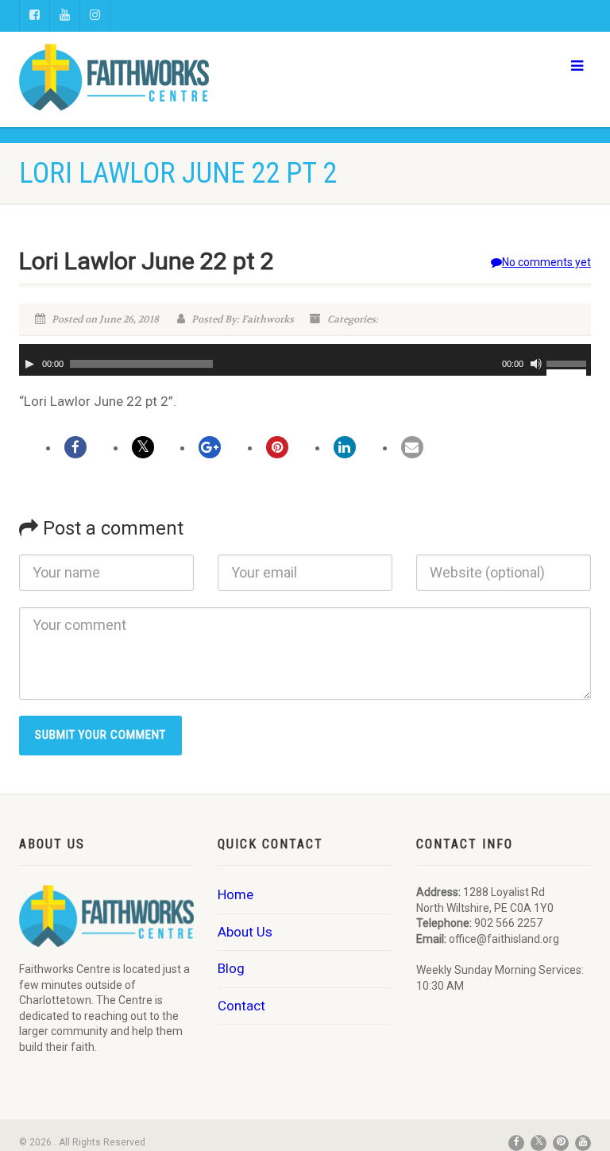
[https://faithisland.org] (156, 77)
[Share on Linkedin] (345, 447)
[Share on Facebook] (75, 447)
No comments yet (546, 262)
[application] (305, 360)
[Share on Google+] (210, 447)
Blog (231, 968)
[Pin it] (277, 447)
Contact (241, 1006)
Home (235, 894)
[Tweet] (143, 447)
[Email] (412, 447)
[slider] (568, 362)
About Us (245, 932)
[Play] (29, 363)
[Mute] (536, 363)
